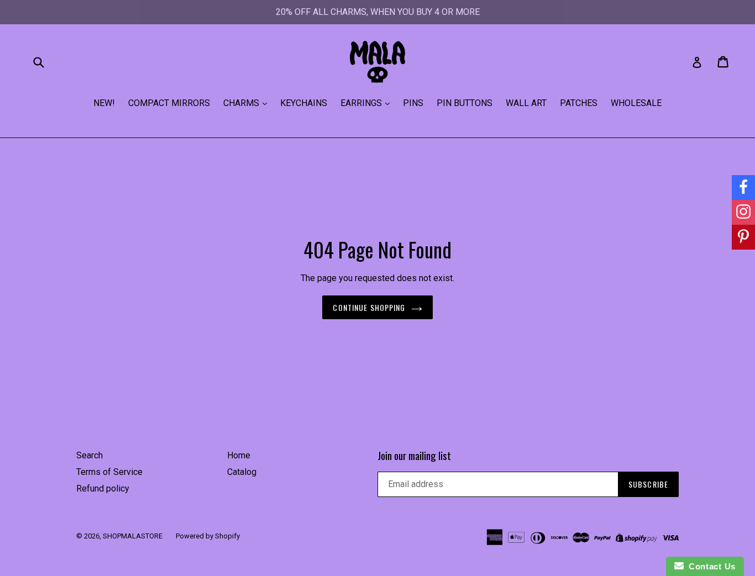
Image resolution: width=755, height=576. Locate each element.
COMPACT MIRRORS (169, 103)
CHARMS (242, 103)
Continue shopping (369, 307)
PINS (413, 103)
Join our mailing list (414, 455)
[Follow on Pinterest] (743, 237)
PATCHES (578, 103)
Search (89, 455)
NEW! (104, 103)
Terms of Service (109, 472)
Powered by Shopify (208, 536)
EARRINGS (362, 103)
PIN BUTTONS (464, 103)
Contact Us (710, 566)
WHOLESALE (636, 103)
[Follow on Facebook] (743, 187)
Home (238, 455)
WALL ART (526, 103)
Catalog (241, 472)
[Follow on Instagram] (743, 212)
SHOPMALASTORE (132, 536)
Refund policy (102, 488)
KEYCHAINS (303, 103)
